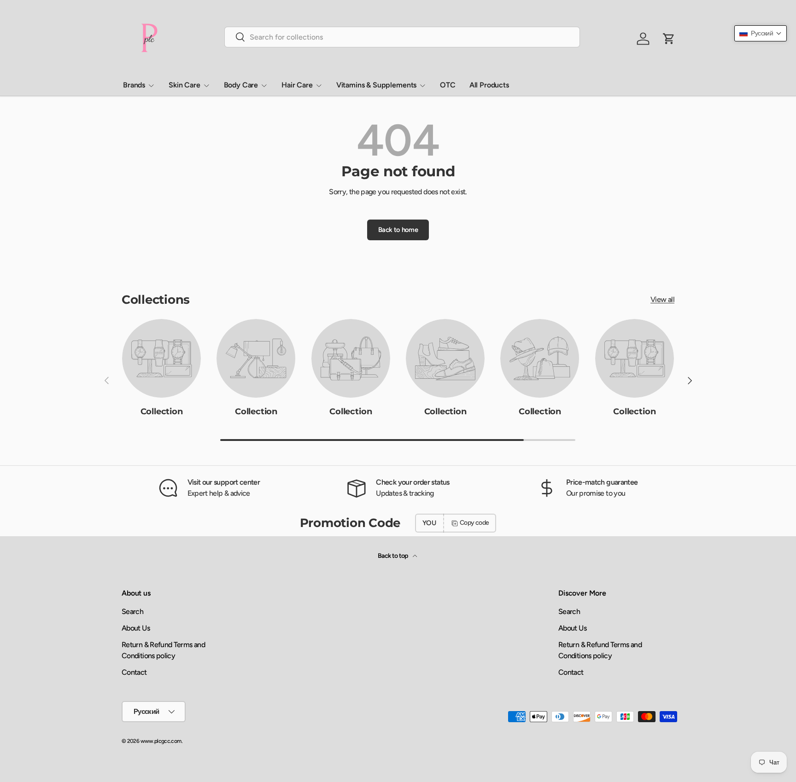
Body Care (241, 85)
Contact (134, 672)
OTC (448, 85)
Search (132, 611)
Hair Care (297, 85)
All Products (489, 85)
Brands (134, 85)
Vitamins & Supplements (376, 85)
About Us (136, 628)
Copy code (474, 523)
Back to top (393, 556)
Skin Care (184, 85)
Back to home (398, 230)
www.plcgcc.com (160, 741)
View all (662, 299)
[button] (760, 33)
